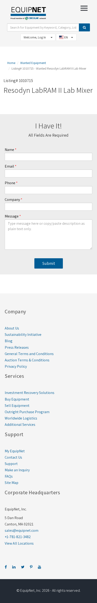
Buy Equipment (17, 399)
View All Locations (19, 543)
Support (11, 463)
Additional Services (20, 424)
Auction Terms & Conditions (27, 360)
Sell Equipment (17, 405)
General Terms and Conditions (29, 353)
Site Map (11, 482)
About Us (12, 328)
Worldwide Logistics (21, 418)
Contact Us (13, 457)
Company (12, 199)
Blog (8, 340)
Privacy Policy (16, 366)
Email (9, 166)
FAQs (9, 476)
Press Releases (17, 347)
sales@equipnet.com (21, 530)
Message (12, 216)
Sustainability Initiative (23, 334)
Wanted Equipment (33, 63)
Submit (48, 263)
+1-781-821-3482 (18, 536)
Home (11, 63)
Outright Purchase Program (27, 411)
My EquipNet (15, 451)
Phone (10, 182)
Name (9, 149)
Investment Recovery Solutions (29, 392)
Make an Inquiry (17, 470)
